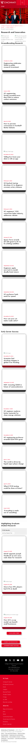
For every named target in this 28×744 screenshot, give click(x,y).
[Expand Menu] (26, 6)
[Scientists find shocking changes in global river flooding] (14, 342)
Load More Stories (14, 633)
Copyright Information (20, 738)
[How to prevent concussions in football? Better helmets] (14, 112)
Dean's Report (10, 27)
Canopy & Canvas (7, 682)
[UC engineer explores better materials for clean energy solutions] (14, 400)
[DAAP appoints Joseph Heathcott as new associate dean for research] (14, 542)
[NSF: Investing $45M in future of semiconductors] (14, 375)
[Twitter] (10, 660)
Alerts (2, 733)
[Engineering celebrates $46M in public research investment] (14, 52)
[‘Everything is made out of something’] (14, 500)
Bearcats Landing (7, 702)
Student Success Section (11, 642)
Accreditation (4, 740)
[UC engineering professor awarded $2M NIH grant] (14, 427)
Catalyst (5, 689)
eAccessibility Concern (14, 736)
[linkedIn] (22, 660)
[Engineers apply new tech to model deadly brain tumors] (14, 257)
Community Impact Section (11, 645)
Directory (5, 721)
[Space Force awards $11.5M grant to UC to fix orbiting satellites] (14, 228)
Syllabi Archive (4, 736)
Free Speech (11, 738)
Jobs (4, 711)
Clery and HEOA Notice (11, 733)
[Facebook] (6, 660)
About (2, 27)
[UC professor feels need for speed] (14, 284)
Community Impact (8, 716)
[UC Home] (8, 2)
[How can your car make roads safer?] (14, 308)
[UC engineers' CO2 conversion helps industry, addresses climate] (14, 200)
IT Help (4, 697)
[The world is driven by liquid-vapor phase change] (14, 452)
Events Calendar (7, 724)
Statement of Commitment (16, 735)
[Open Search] (22, 2)
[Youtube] (18, 660)
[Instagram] (14, 660)
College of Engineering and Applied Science (12, 25)
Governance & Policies (9, 719)
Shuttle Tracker (7, 694)
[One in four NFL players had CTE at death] (14, 572)
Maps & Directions (8, 709)
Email (4, 687)
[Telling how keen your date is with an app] (14, 141)
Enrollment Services (8, 684)
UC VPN (5, 699)
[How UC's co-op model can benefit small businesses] (14, 604)
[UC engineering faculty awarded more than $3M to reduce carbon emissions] (14, 81)
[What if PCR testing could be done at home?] (14, 476)
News (4, 714)
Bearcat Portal (6, 692)
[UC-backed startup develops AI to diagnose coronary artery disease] (14, 172)
